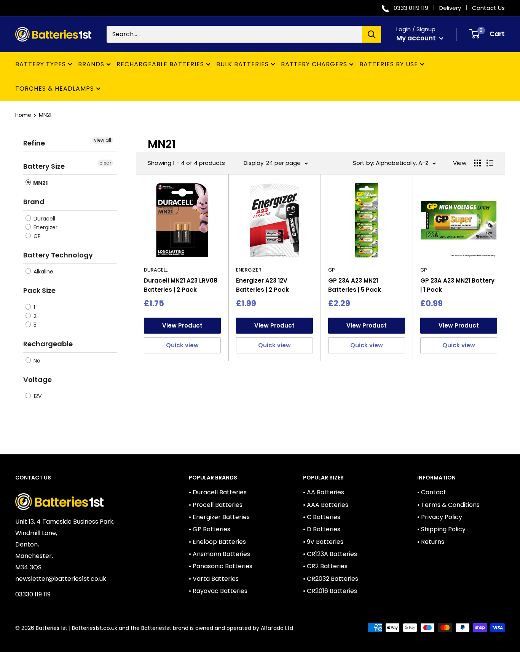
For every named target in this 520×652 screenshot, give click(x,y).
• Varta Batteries (214, 578)
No (36, 360)
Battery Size (44, 166)
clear (105, 163)
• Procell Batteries (215, 504)
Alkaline (42, 271)
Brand (34, 201)
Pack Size (39, 290)
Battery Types (40, 64)
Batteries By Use (388, 64)
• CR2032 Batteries (330, 578)
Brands (91, 64)
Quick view (182, 345)
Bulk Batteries (242, 64)
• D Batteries (321, 529)
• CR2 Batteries (325, 566)
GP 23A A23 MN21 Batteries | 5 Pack (354, 284)
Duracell (43, 218)
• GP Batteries (209, 529)
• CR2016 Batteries (330, 590)
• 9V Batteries (323, 541)
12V (36, 396)
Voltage (37, 379)
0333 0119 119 (411, 8)
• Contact (431, 492)
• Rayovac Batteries (218, 590)
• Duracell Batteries (218, 492)
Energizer (44, 227)
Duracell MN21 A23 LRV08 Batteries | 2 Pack (180, 284)
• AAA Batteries (325, 504)
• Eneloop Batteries (217, 541)
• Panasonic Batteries (220, 566)
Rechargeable (48, 343)
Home (23, 115)
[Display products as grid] (477, 163)
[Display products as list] (490, 163)
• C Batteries (321, 517)
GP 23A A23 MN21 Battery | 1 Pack (457, 284)
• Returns (430, 541)
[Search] (371, 34)
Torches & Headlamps (54, 88)
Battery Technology (58, 255)
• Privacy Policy (439, 517)
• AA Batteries (323, 492)
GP (36, 236)
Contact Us (488, 8)
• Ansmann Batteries (219, 554)
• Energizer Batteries (219, 517)
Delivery (450, 8)
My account (416, 38)
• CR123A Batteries (330, 554)
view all (102, 140)
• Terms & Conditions (448, 504)
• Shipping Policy (441, 529)
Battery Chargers (314, 64)
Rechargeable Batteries (160, 64)
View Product (182, 325)
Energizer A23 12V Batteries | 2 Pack (262, 284)
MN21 (45, 115)
